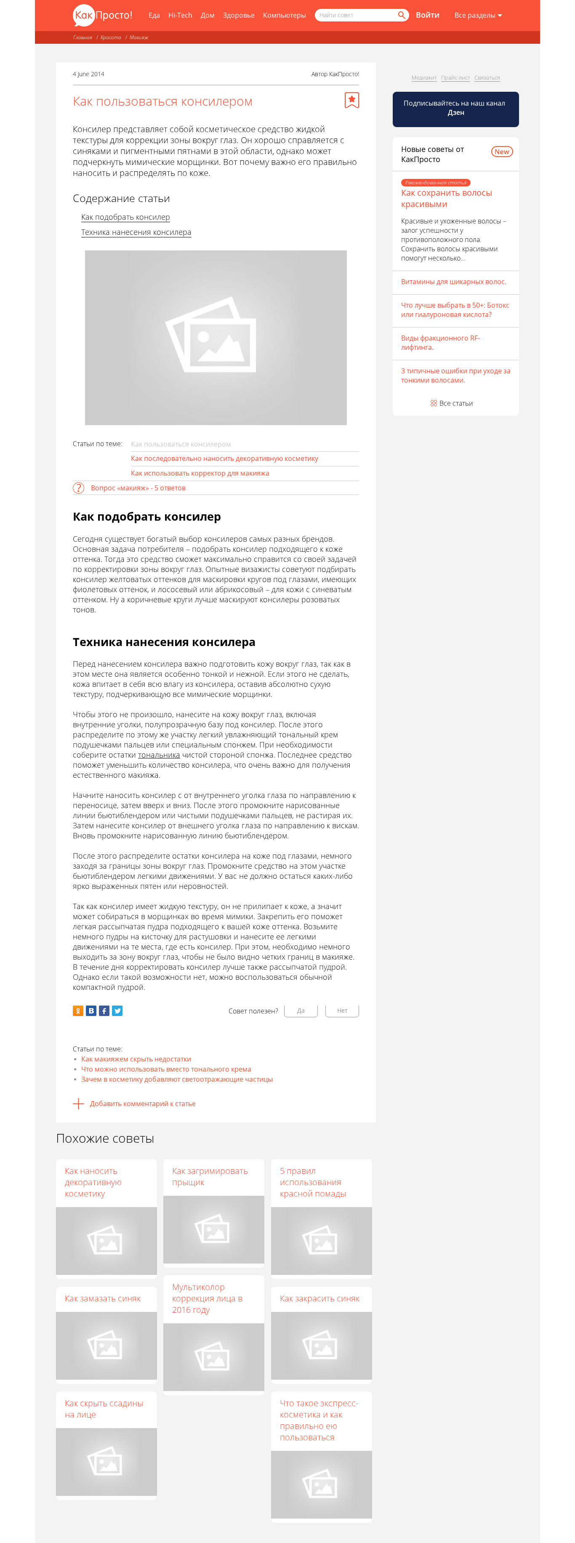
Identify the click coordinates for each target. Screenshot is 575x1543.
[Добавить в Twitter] (117, 1011)
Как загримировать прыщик (210, 1176)
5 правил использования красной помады (313, 1182)
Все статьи (456, 403)
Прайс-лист (455, 77)
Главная (82, 37)
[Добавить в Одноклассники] (78, 1011)
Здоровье (239, 15)
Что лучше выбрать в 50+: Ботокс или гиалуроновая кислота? (455, 310)
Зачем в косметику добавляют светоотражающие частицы (177, 1079)
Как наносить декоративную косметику (93, 1182)
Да (301, 1010)
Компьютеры (284, 15)
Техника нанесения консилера (136, 232)
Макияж (139, 37)
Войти (427, 15)
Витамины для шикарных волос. (453, 281)
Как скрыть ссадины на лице (104, 1408)
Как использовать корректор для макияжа (200, 473)
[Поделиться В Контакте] (91, 1011)
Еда (154, 15)
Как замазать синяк (103, 1298)
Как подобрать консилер (125, 217)
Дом (208, 15)
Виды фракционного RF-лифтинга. (440, 342)
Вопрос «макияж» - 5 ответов (138, 487)
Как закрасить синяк (319, 1298)
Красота (111, 37)
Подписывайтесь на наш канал (455, 107)
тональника (159, 755)
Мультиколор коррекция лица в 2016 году (207, 1298)
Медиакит (424, 77)
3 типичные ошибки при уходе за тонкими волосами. (456, 375)
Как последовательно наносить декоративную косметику (224, 458)
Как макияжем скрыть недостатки (136, 1059)
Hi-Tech (180, 15)
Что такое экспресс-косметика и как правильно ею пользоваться (319, 1420)
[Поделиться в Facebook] (104, 1011)
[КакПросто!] (102, 15)
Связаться (487, 77)
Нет (342, 1010)
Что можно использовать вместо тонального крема (166, 1069)
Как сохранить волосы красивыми (446, 198)
